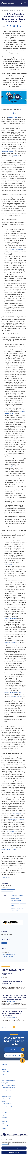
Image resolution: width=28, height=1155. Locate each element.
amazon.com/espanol (15, 696)
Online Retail (14, 910)
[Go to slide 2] (15, 113)
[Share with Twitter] (11, 26)
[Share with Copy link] (20, 26)
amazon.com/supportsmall (14, 249)
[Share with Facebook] (14, 26)
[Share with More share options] (24, 26)
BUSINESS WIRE (12, 118)
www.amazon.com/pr (7, 891)
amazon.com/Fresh (9, 466)
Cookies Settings (14, 1148)
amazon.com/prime (16, 813)
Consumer (23, 903)
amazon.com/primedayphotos (12, 692)
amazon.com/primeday (7, 151)
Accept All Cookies (14, 1152)
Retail (12, 905)
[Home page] (7, 3)
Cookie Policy (5, 1144)
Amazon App (23, 718)
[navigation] (25, 3)
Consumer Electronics (17, 908)
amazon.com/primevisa (10, 564)
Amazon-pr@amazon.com (8, 889)
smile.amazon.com (9, 642)
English (4, 943)
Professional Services (16, 900)
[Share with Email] (17, 26)
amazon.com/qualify (12, 831)
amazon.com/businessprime (9, 849)
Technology (14, 895)
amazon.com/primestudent (16, 819)
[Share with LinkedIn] (7, 26)
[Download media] (20, 110)
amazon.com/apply (6, 750)
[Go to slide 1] (13, 113)
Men (17, 898)
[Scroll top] (22, 1060)
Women (21, 895)
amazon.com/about (6, 876)
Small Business (15, 903)
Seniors (13, 898)
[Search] (21, 3)
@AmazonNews (5, 877)
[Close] (26, 1138)
